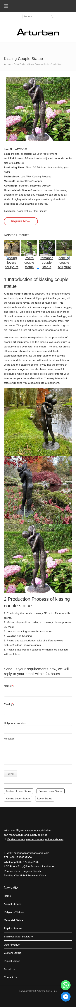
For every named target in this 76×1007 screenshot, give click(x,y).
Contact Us (10, 977)
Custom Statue (12, 952)
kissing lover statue (18, 798)
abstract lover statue (18, 791)
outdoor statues (54, 839)
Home (7, 895)
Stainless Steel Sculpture (18, 936)
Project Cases (12, 960)
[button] (38, 268)
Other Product (39, 211)
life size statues (16, 839)
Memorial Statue (13, 920)
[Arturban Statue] (38, 34)
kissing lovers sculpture (53, 341)
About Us (9, 969)
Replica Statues (13, 928)
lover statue (44, 798)
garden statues (35, 839)
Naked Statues (24, 211)
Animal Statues (12, 903)
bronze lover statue (51, 791)
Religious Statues (14, 912)
